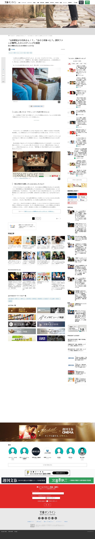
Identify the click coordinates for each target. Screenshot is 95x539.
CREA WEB (10, 531)
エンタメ (12, 35)
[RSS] (56, 518)
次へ (57, 218)
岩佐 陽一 (79, 135)
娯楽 (28, 52)
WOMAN (52, 2)
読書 (61, 2)
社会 (24, 52)
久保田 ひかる (80, 127)
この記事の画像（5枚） (37, 106)
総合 (80, 61)
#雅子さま (17, 298)
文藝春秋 (47, 2)
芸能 (31, 52)
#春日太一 (58, 298)
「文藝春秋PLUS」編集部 (79, 158)
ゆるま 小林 (79, 87)
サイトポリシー (59, 521)
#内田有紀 (34, 298)
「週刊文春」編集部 (80, 75)
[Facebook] (39, 518)
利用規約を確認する (42, 501)
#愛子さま (23, 298)
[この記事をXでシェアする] (3, 60)
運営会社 (66, 521)
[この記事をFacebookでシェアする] (3, 64)
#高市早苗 (29, 298)
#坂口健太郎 (11, 298)
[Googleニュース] (49, 518)
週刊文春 (42, 2)
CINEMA (57, 2)
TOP (9, 35)
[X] (42, 518)
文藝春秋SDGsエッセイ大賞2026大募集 (43, 283)
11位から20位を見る (77, 179)
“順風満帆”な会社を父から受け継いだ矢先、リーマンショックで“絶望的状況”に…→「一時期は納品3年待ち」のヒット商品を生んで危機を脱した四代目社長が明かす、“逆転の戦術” (14, 285)
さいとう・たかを (80, 175)
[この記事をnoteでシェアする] (3, 76)
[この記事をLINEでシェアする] (3, 72)
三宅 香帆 (13, 49)
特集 (34, 2)
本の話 (15, 531)
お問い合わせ (39, 521)
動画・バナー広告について (48, 521)
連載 (38, 2)
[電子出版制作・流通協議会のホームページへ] (32, 526)
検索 (76, 2)
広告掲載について (30, 521)
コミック (65, 2)
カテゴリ (29, 2)
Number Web (4, 531)
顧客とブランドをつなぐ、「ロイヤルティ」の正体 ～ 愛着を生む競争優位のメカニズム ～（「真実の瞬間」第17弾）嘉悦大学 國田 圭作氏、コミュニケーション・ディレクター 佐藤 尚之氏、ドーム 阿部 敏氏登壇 (58, 286)
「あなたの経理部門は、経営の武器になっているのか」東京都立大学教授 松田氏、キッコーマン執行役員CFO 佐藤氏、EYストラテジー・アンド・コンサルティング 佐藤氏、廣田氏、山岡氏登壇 (29, 286)
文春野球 (70, 2)
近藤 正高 (79, 107)
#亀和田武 (40, 298)
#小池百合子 (46, 298)
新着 (19, 2)
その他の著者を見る (47, 464)
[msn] (52, 518)
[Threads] (46, 518)
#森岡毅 (10, 301)
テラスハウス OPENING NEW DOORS (21, 178)
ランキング (24, 2)
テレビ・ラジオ (19, 52)
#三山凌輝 (52, 298)
